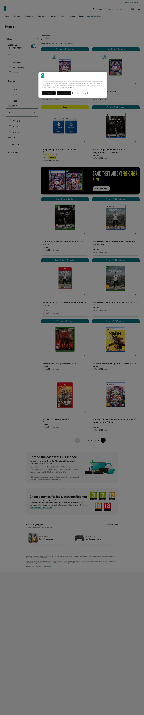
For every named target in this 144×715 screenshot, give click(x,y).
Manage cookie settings (80, 93)
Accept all (48, 93)
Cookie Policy (71, 87)
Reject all (64, 93)
